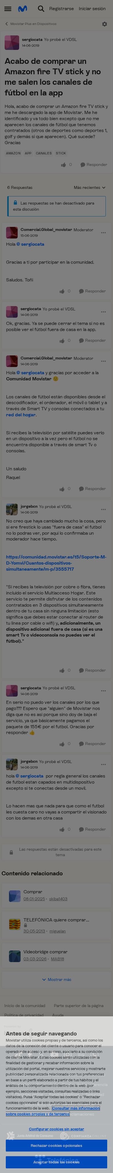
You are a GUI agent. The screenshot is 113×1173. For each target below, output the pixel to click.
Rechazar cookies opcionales (56, 1145)
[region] (56, 1094)
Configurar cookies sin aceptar (56, 1129)
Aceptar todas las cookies (56, 1162)
